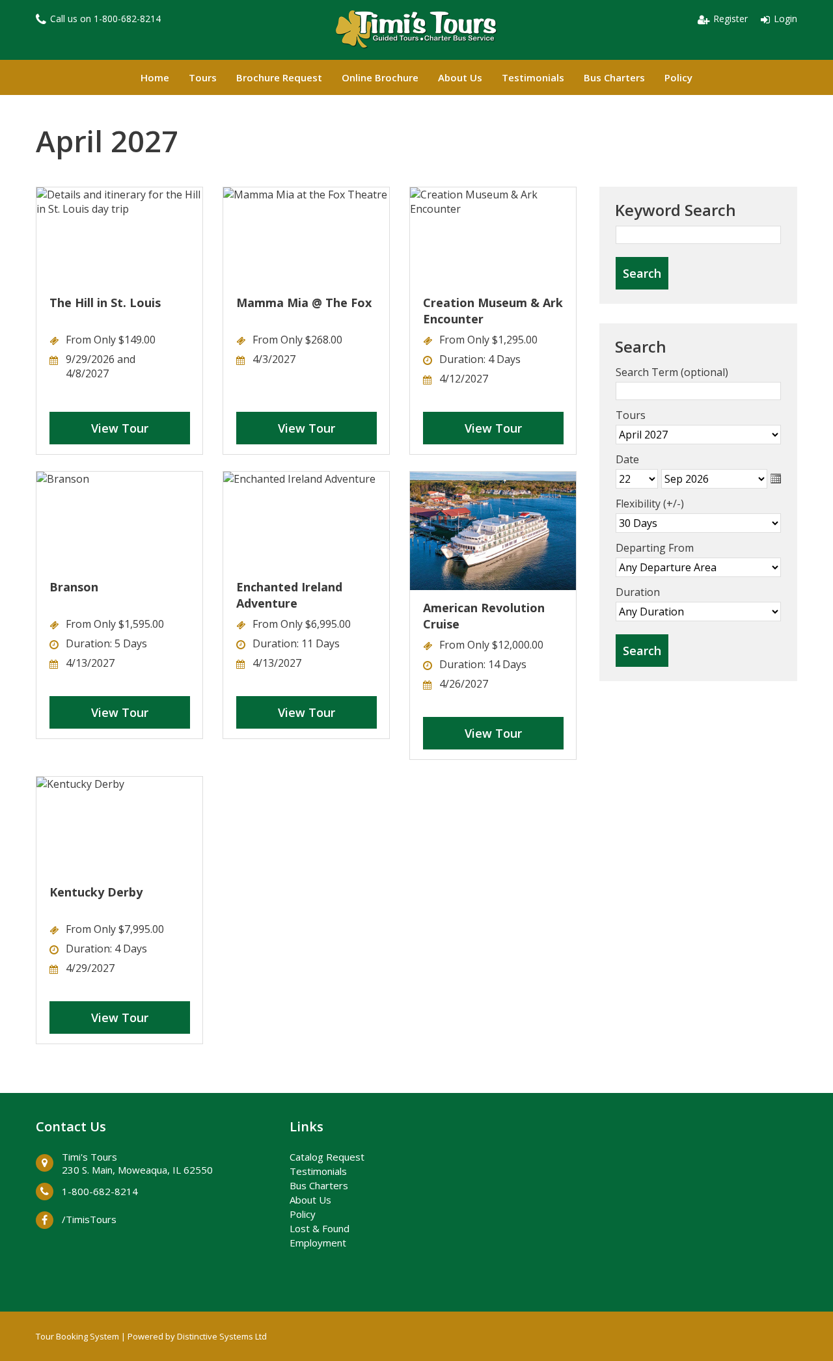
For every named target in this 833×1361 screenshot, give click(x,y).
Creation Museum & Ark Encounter (493, 311)
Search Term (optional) (672, 372)
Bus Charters (614, 77)
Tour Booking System (77, 1336)
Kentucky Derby (96, 892)
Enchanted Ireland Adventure (289, 595)
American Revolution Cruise (484, 616)
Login (785, 18)
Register (730, 18)
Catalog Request (327, 1156)
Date (627, 459)
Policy (678, 77)
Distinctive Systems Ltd (222, 1336)
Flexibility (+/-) (650, 503)
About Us (460, 77)
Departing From (655, 548)
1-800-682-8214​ (127, 18)
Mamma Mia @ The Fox (304, 302)
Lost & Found (319, 1228)
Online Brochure (380, 77)
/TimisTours (89, 1219)
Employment (318, 1242)
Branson (73, 587)
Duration (638, 592)
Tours (203, 77)
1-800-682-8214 (100, 1191)
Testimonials (533, 77)
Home (155, 77)
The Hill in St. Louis (105, 302)
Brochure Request (279, 77)
